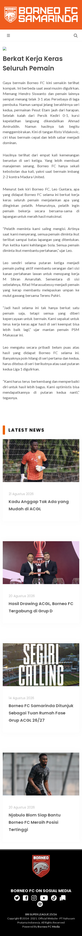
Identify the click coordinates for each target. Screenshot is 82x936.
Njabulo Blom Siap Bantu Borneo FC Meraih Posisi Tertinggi (35, 822)
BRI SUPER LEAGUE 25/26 (41, 914)
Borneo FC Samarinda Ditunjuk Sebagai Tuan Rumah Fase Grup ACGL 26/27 (41, 713)
